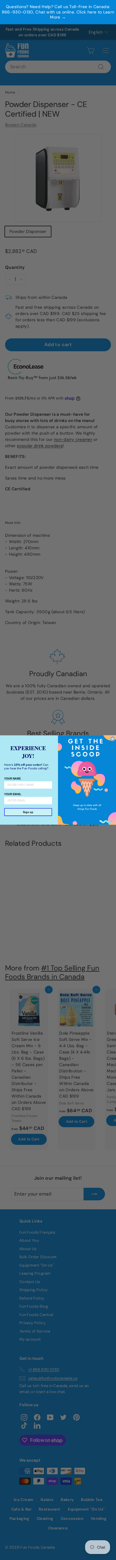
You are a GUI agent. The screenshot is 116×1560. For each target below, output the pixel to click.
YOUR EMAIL (12, 793)
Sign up (28, 811)
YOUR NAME (12, 778)
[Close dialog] (113, 739)
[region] (58, 12)
